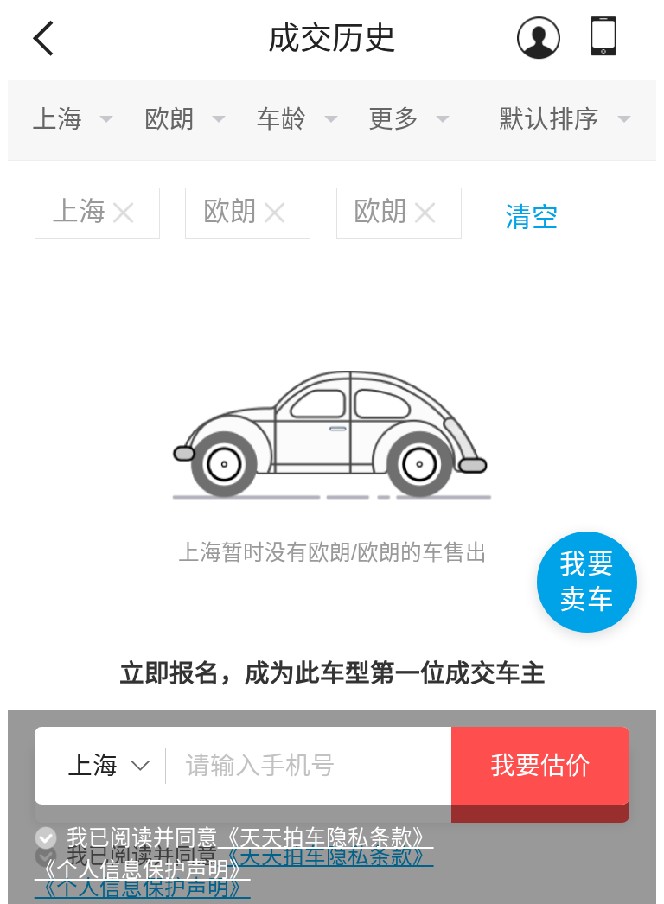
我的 (540, 40)
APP (607, 40)
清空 (532, 217)
